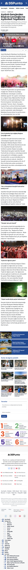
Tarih (21, 491)
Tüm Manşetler (19, 480)
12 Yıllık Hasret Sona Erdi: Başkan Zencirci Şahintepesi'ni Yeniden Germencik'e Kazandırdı (20, 381)
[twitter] (10, 516)
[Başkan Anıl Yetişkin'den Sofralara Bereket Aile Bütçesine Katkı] (7, 389)
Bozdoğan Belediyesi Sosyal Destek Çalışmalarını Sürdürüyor (21, 395)
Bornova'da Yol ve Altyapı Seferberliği (6, 368)
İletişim (2, 510)
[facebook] (6, 516)
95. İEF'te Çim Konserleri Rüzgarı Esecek (23, 435)
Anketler (7, 549)
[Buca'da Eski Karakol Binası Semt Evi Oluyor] (7, 375)
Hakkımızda (3, 509)
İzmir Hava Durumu (20, 472)
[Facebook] (9, 468)
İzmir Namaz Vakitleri (7, 475)
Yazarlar (7, 543)
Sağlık (25, 492)
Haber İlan (10, 12)
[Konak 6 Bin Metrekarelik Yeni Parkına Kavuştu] (21, 363)
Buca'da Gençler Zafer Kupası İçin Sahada (22, 427)
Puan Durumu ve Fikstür (7, 480)
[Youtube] (16, 468)
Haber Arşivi (19, 484)
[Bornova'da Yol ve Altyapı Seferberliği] (7, 363)
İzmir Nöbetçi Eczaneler (8, 472)
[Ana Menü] (1, 3)
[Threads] (19, 468)
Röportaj (7, 545)
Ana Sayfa (4, 8)
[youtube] (20, 516)
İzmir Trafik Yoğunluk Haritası (20, 476)
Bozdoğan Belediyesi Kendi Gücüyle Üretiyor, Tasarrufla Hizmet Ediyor (8, 427)
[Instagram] (14, 468)
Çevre (24, 491)
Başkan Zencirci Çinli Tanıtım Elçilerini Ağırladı (23, 443)
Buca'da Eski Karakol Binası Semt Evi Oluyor (7, 380)
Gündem (11, 8)
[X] (11, 468)
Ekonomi (3, 492)
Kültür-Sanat (20, 8)
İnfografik (20, 492)
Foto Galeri (8, 540)
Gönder (4, 416)
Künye (10, 509)
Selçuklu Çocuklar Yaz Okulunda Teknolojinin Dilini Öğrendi (9, 443)
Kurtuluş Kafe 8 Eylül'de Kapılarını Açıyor (9, 435)
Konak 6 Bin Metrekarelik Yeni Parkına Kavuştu (20, 368)
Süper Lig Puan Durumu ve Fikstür (16, 562)
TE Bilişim (22, 509)
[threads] (24, 516)
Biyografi (7, 547)
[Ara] (26, 3)
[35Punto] (14, 3)
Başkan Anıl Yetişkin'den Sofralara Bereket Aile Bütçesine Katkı (6, 395)
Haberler (3, 12)
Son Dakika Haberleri (7, 484)
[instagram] (15, 516)
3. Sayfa (8, 492)
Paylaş (4, 50)
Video (6, 542)
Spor (20, 423)
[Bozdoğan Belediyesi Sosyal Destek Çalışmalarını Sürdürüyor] (21, 389)
